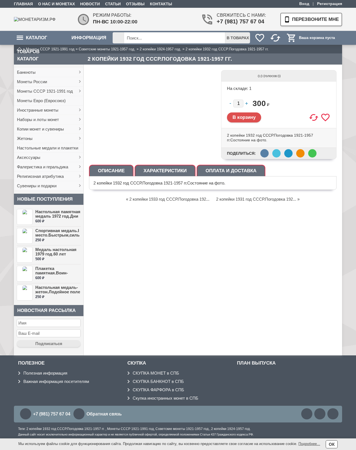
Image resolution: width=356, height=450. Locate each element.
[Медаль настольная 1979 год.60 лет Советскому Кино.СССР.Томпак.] (24, 254)
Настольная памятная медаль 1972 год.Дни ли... (57, 216)
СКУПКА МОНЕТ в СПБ (156, 373)
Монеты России (32, 81)
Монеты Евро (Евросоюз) (41, 100)
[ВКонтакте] (306, 413)
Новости (90, 4)
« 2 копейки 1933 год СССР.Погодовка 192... (167, 199)
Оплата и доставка (231, 170)
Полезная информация (45, 373)
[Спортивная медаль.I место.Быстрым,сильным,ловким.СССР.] (24, 236)
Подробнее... (309, 444)
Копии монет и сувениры (40, 129)
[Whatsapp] (319, 413)
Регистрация (329, 3)
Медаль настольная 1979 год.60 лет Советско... (55, 254)
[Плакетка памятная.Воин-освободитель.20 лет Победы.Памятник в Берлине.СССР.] (24, 273)
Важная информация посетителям (56, 381)
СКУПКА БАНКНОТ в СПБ (158, 381)
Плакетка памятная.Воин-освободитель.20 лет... (52, 275)
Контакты (161, 4)
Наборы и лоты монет (38, 119)
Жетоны (25, 138)
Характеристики (165, 170)
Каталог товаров (32, 40)
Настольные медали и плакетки (47, 148)
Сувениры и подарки (36, 185)
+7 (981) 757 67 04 (239, 21)
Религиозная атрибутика (40, 176)
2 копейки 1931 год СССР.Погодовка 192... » (258, 199)
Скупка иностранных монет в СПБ (165, 398)
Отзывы (135, 4)
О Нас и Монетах (56, 4)
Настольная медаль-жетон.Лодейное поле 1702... (57, 292)
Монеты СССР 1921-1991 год (45, 91)
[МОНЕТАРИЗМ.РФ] (36, 19)
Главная (23, 4)
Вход (304, 3)
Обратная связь (104, 414)
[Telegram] (332, 413)
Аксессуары (28, 157)
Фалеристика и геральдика (42, 166)
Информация (88, 37)
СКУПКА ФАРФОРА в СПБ (158, 389)
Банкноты (26, 72)
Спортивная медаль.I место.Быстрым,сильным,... (57, 235)
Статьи (113, 4)
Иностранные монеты (37, 110)
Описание (111, 170)
